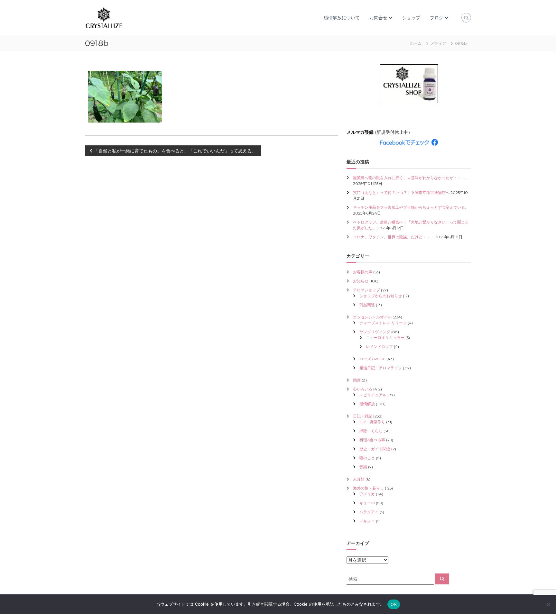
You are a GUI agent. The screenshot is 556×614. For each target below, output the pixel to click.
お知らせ (360, 281)
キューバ (367, 502)
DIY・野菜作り (372, 421)
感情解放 (367, 403)
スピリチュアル (372, 394)
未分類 (359, 479)
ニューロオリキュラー (385, 337)
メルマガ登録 (360, 132)
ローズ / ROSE (372, 358)
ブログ (436, 18)
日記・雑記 (362, 416)
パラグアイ (369, 511)
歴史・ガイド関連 (374, 448)
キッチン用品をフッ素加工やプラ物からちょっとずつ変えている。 (411, 207)
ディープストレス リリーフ (383, 322)
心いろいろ (362, 389)
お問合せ (378, 18)
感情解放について (342, 18)
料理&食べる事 (372, 439)
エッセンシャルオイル (372, 317)
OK (394, 604)
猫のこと (367, 457)
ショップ (411, 18)
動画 (357, 380)
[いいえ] (548, 604)
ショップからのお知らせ (380, 295)
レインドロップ (379, 346)
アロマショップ (366, 290)
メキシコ (367, 520)
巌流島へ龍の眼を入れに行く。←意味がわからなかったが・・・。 (411, 177)
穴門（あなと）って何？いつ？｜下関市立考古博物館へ (401, 192)
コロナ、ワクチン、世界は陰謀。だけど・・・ (393, 236)
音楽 (363, 466)
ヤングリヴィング (374, 331)
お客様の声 (362, 272)
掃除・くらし (371, 430)
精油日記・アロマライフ (380, 367)
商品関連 (367, 304)
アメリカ (367, 493)
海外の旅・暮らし (368, 488)
